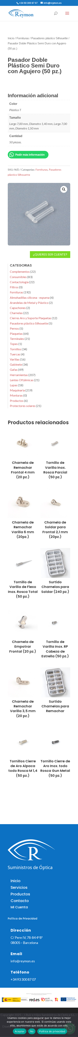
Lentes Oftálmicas (22, 380)
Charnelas (16, 313)
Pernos (14, 328)
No (32, 1031)
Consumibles (18, 277)
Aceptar (19, 1031)
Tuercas (15, 354)
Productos (16, 400)
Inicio (11, 38)
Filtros (14, 287)
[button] (63, 189)
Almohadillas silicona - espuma (29, 297)
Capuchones (18, 308)
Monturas (16, 395)
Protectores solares (22, 406)
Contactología (19, 282)
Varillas (15, 359)
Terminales (17, 338)
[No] (73, 1025)
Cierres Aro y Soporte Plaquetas (30, 318)
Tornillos (15, 349)
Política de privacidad (52, 1031)
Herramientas (19, 375)
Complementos (20, 271)
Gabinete (16, 364)
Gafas (14, 369)
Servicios (19, 887)
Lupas (13, 385)
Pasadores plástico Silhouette (49, 38)
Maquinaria (17, 390)
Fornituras (22, 38)
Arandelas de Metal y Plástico (29, 302)
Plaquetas (16, 333)
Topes (14, 344)
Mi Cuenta (19, 907)
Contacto (20, 900)
